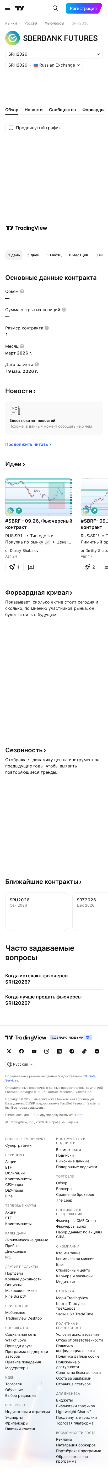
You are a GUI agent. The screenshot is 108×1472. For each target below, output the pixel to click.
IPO (8, 1257)
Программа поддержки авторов (26, 1353)
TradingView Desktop (23, 1318)
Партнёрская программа (78, 1451)
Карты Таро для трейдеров (70, 1305)
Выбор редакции (20, 1395)
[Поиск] (55, 8)
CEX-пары (14, 1184)
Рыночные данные (72, 1161)
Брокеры (64, 1188)
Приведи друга (19, 1346)
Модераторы (16, 1367)
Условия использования (77, 1334)
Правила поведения (23, 1362)
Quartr (78, 1115)
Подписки (65, 1155)
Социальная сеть (20, 1334)
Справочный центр (73, 1270)
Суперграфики (18, 1145)
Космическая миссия (75, 1258)
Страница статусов (73, 1384)
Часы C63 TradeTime (74, 1314)
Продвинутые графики (76, 1417)
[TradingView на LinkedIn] (59, 1051)
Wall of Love (15, 1340)
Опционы (13, 1284)
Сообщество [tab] (62, 109)
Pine (9, 1196)
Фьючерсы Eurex (71, 1226)
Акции (10, 1161)
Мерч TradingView (72, 1298)
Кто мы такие (68, 1253)
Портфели (14, 1273)
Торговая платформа (75, 1423)
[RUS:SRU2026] (10, 510)
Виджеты (64, 1400)
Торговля (13, 1384)
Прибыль (13, 1245)
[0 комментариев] (31, 567)
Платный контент (20, 1429)
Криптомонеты (18, 1179)
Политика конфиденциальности (75, 1348)
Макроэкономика (21, 1290)
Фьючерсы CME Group (76, 1220)
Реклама (64, 1439)
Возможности (68, 1149)
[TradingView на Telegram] (71, 1051)
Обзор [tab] (11, 109)
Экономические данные (26, 1240)
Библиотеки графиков (75, 1406)
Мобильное (15, 1312)
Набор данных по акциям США (79, 1234)
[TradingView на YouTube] (34, 1051)
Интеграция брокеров (76, 1445)
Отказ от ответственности (79, 1340)
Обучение (14, 1389)
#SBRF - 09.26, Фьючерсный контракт (38, 524)
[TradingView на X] (9, 1051)
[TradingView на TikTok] (84, 1051)
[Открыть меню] (7, 8)
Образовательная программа (72, 1458)
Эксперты (14, 1417)
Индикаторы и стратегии (27, 1411)
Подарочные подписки (76, 1166)
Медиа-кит (65, 1281)
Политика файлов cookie (77, 1356)
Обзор (61, 1183)
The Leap (64, 1200)
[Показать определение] (22, 291)
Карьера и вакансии (74, 1276)
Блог (60, 1264)
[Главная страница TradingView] (19, 8)
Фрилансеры (16, 1423)
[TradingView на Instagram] (46, 1051)
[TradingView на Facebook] (21, 1051)
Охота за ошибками (73, 1378)
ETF (8, 1167)
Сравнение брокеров (75, 1194)
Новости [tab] (34, 109)
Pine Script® (15, 1296)
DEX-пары (14, 1190)
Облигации (15, 1173)
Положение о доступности (68, 1364)
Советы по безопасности (78, 1372)
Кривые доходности (23, 1279)
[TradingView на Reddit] (97, 1051)
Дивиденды (15, 1251)
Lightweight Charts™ (73, 1411)
